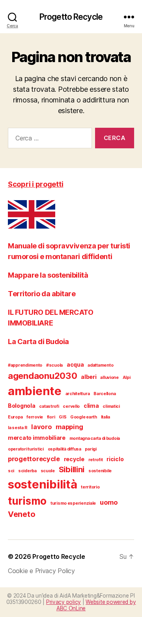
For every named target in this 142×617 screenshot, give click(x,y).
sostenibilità (42, 484)
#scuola (54, 365)
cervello (71, 406)
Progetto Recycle (71, 17)
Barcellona (104, 393)
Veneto (21, 514)
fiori (51, 417)
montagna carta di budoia (94, 438)
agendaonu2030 (42, 376)
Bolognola (22, 405)
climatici (111, 406)
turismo (27, 501)
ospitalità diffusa (64, 449)
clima (91, 405)
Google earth (83, 417)
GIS (62, 417)
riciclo (114, 459)
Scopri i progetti (35, 184)
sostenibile (100, 470)
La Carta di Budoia (38, 341)
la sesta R (17, 427)
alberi (88, 376)
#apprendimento (25, 365)
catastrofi (49, 406)
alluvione (109, 377)
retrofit (95, 459)
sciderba (27, 470)
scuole (48, 470)
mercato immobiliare (36, 437)
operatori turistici (26, 449)
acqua (75, 364)
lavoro (41, 427)
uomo (109, 502)
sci (11, 470)
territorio (90, 487)
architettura (77, 393)
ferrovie (34, 417)
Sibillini (72, 469)
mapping (69, 427)
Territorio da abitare (42, 294)
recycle (74, 459)
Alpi (127, 377)
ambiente (35, 391)
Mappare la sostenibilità (48, 275)
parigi (90, 449)
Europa (15, 417)
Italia (105, 417)
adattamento (100, 365)
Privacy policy (63, 602)
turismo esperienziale (73, 503)
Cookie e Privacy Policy (41, 571)
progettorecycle (34, 459)
